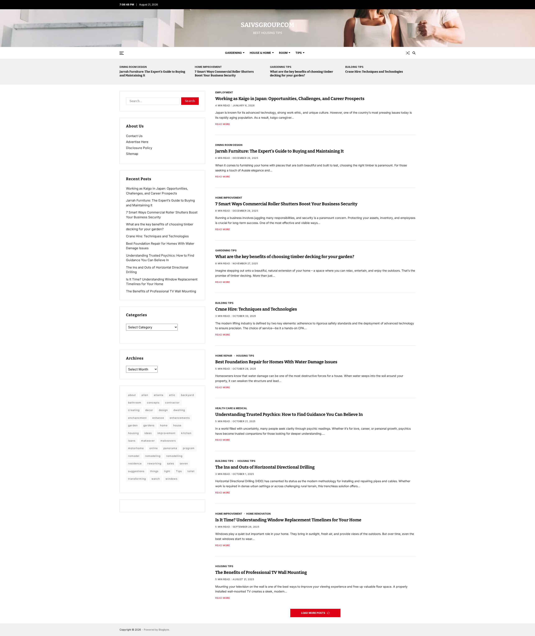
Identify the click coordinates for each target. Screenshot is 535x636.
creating (134, 410)
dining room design (133, 66)
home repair (223, 355)
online (153, 448)
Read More (222, 124)
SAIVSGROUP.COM (267, 25)
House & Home (260, 52)
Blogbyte (164, 629)
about (132, 395)
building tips (354, 66)
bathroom (134, 402)
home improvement (208, 66)
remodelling (174, 455)
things (154, 471)
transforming (137, 478)
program (189, 448)
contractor (172, 402)
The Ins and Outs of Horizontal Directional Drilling (265, 467)
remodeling (152, 455)
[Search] (414, 52)
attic (172, 395)
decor (149, 410)
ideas (148, 433)
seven (184, 463)
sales (170, 463)
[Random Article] (408, 53)
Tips (299, 52)
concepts (153, 402)
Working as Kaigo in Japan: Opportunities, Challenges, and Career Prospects (289, 98)
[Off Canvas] (122, 53)
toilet (191, 471)
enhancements (180, 417)
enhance (158, 417)
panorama (170, 448)
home (164, 425)
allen (144, 395)
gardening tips (280, 66)
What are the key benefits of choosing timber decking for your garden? (301, 73)
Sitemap (132, 154)
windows (171, 478)
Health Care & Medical (231, 408)
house (177, 425)
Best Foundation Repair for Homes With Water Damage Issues (276, 361)
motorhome (136, 448)
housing (133, 433)
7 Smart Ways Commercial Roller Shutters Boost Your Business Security (224, 73)
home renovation (258, 513)
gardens (148, 425)
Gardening (233, 52)
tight (167, 471)
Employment (224, 92)
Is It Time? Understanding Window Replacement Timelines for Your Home (288, 519)
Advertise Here (137, 142)
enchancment (137, 417)
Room (283, 52)
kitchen (186, 433)
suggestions (136, 471)
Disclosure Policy (139, 148)
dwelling (179, 410)
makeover (148, 440)
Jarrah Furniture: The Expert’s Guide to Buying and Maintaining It (279, 151)
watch (156, 478)
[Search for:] (152, 102)
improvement (166, 433)
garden (133, 425)
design (163, 410)
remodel (133, 455)
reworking (154, 463)
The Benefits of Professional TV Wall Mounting (261, 572)
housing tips (245, 355)
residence (135, 463)
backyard (187, 395)
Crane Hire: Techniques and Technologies (374, 71)
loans (131, 440)
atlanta (158, 395)
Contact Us (134, 136)
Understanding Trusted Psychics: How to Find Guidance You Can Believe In (289, 414)
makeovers (168, 440)
